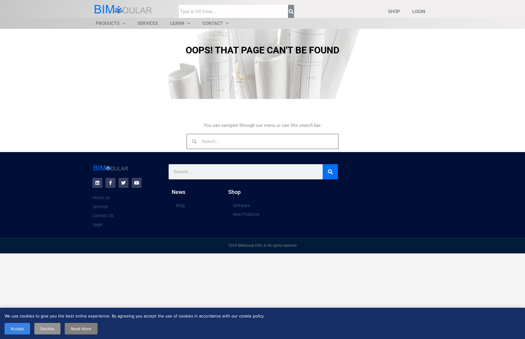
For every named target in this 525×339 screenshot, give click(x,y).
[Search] (330, 171)
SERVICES (147, 23)
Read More (81, 328)
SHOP (394, 11)
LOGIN (418, 11)
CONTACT (212, 23)
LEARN (177, 23)
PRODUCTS (107, 23)
